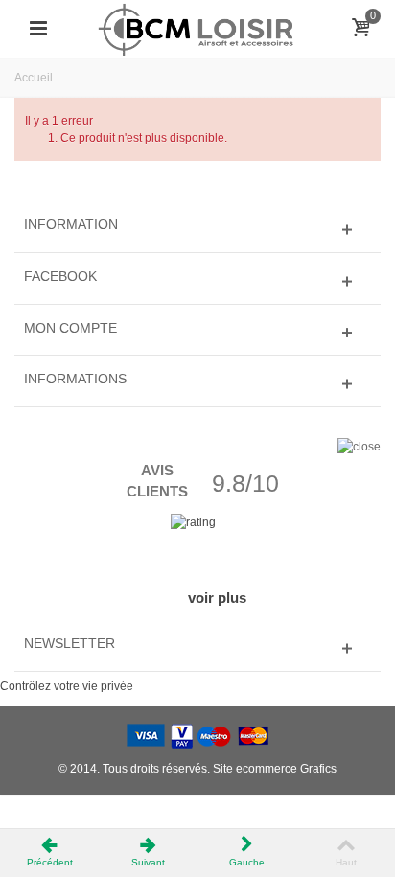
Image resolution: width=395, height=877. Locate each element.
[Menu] (38, 29)
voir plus (217, 597)
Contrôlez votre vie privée (66, 686)
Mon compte (70, 327)
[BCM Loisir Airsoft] (197, 28)
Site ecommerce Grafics (275, 768)
